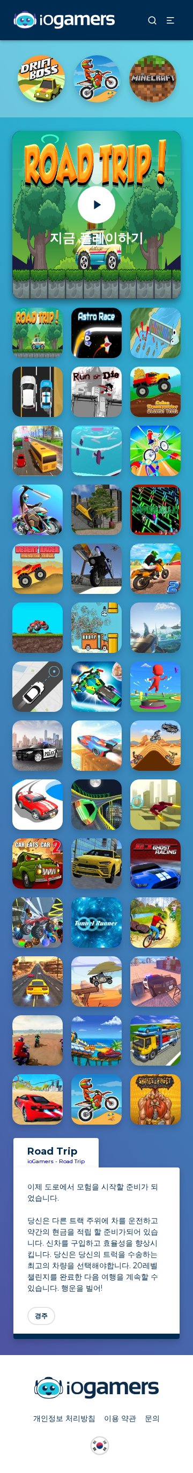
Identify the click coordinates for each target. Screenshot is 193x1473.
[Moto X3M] (97, 78)
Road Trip (72, 1161)
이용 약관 (120, 1418)
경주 (41, 1316)
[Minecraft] (152, 78)
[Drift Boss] (41, 78)
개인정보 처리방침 (64, 1418)
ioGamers (40, 1161)
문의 (152, 1418)
